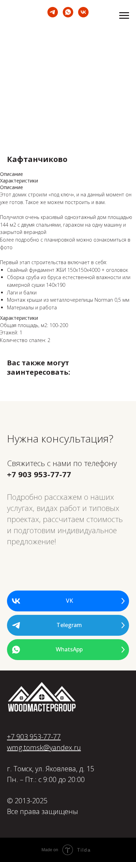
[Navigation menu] (124, 15)
